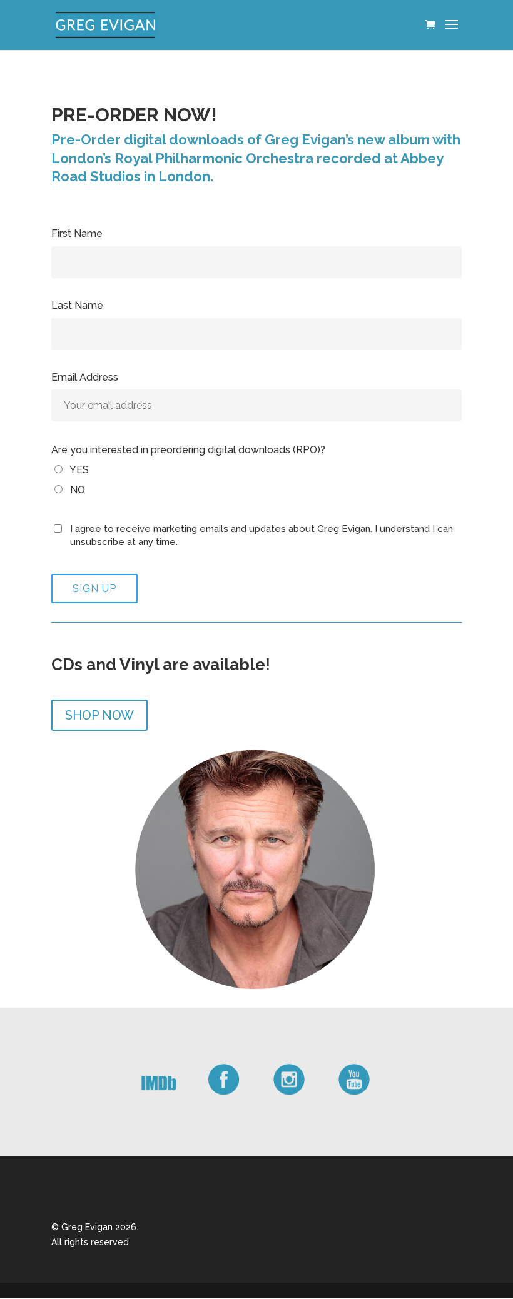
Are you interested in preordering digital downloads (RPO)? (188, 450)
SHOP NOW (99, 715)
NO (76, 490)
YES (78, 470)
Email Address (84, 377)
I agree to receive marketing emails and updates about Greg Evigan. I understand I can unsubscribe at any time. (261, 535)
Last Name (77, 305)
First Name (77, 233)
